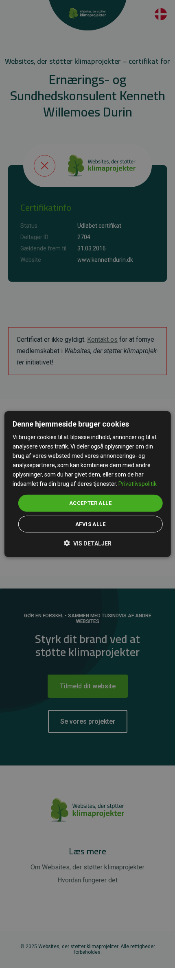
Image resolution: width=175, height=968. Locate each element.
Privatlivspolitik (137, 484)
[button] (88, 543)
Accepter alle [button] (90, 503)
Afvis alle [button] (90, 524)
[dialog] (87, 484)
